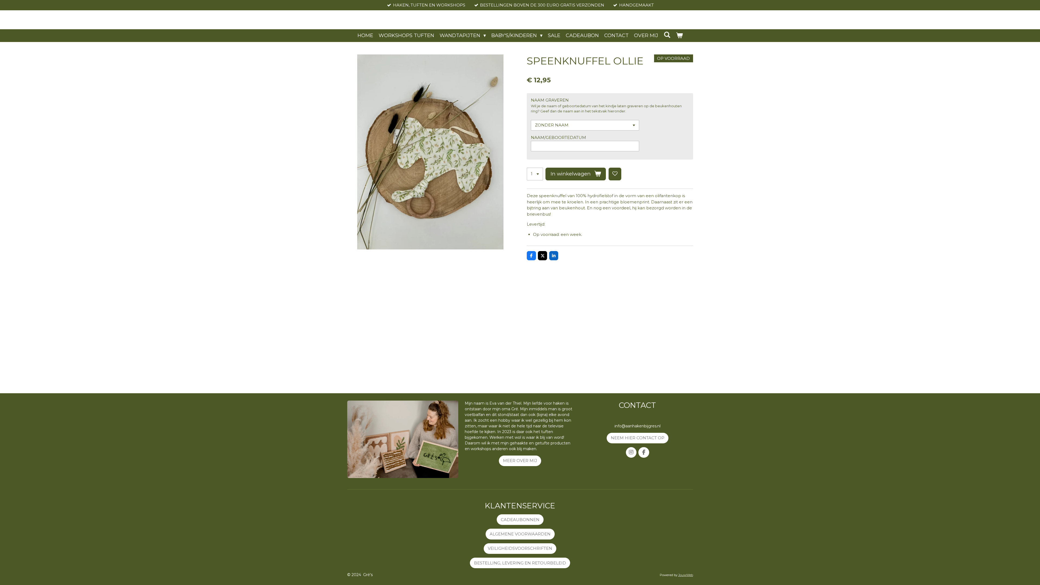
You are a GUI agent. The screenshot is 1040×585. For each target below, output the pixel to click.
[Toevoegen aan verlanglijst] (615, 174)
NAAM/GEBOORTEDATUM (558, 137)
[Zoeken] (667, 35)
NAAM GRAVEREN (550, 100)
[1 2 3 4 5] (535, 174)
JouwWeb (685, 575)
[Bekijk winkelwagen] (679, 35)
